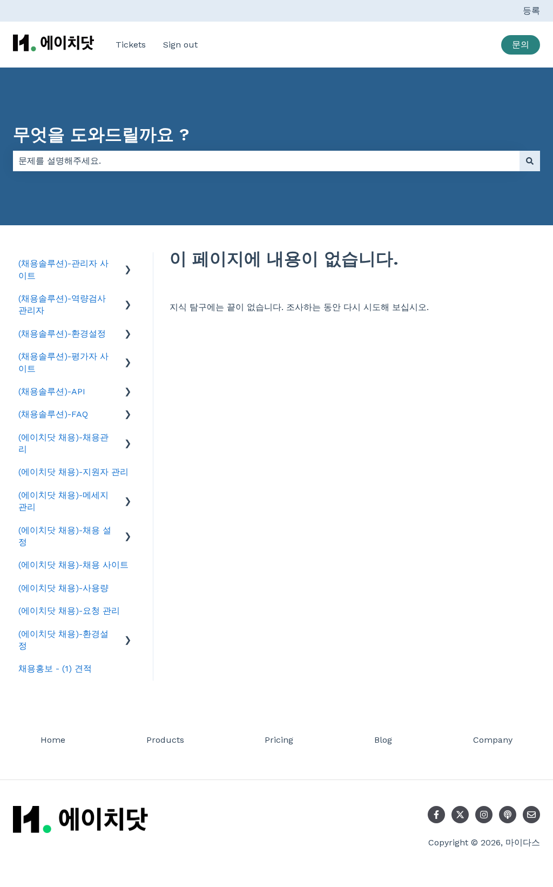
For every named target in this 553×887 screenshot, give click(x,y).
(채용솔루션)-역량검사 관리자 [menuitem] (62, 304)
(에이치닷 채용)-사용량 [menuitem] (63, 588)
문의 (520, 44)
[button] (128, 264)
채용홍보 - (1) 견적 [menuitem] (55, 668)
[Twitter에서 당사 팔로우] (460, 814)
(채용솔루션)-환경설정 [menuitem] (62, 333)
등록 (531, 10)
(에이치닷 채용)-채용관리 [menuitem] (63, 443)
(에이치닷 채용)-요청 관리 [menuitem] (69, 611)
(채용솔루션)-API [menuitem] (51, 391)
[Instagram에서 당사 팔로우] (484, 814)
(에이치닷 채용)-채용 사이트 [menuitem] (73, 565)
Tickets (131, 44)
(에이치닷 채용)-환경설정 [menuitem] (63, 640)
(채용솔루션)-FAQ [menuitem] (53, 414)
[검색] (530, 161)
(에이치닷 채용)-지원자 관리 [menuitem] (73, 472)
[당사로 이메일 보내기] (531, 814)
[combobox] (266, 161)
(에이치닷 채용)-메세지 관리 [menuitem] (63, 501)
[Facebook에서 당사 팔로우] (436, 814)
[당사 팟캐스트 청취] (507, 814)
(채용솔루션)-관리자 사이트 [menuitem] (63, 269)
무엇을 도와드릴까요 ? (101, 134)
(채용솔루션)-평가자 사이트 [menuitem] (63, 362)
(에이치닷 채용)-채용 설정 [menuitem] (64, 536)
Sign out (180, 44)
